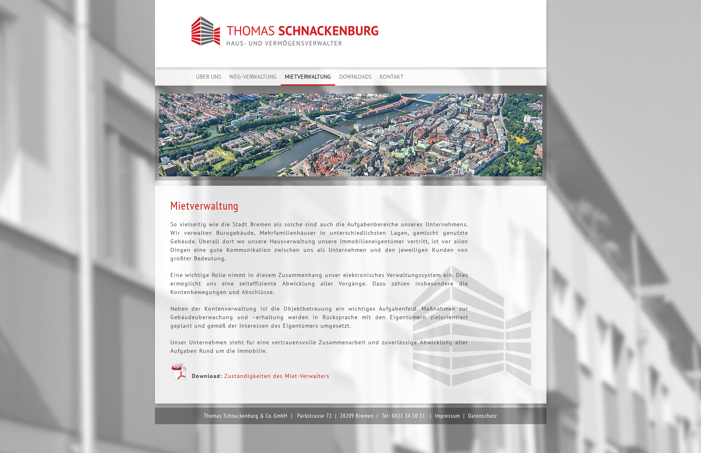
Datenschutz (482, 415)
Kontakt (392, 76)
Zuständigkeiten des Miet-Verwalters (276, 376)
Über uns (208, 76)
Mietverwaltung (308, 76)
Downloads (355, 76)
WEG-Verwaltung (253, 76)
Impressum (447, 415)
